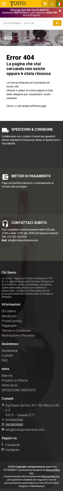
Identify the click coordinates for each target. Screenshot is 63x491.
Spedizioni (9, 316)
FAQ (4, 360)
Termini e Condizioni (16, 331)
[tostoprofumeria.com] (14, 4)
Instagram (12, 450)
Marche (7, 376)
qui (15, 105)
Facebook (12, 445)
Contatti (7, 355)
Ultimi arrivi (10, 385)
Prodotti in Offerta (15, 380)
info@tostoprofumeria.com (23, 240)
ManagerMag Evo (51, 476)
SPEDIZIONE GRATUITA (19, 390)
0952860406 (14, 420)
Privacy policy (11, 321)
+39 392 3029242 (17, 236)
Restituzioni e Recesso (18, 335)
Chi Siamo (9, 311)
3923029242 (14, 425)
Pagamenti (9, 326)
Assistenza (9, 351)
